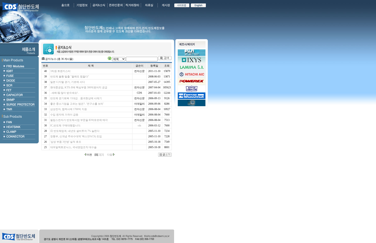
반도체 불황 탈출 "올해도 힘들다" (69, 76)
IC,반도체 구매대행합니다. (65, 125)
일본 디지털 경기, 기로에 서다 (67, 82)
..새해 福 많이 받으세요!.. (64, 92)
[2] (99, 154)
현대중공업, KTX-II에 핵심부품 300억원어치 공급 (78, 87)
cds (139, 125)
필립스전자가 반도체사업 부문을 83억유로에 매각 (79, 120)
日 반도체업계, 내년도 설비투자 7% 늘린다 (74, 130)
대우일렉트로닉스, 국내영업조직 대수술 (73, 147)
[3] (102, 154)
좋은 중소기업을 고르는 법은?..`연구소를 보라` (77, 103)
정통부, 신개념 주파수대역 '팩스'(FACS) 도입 (76, 136)
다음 (110, 154)
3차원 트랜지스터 (60, 71)
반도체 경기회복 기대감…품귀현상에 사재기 (76, 98)
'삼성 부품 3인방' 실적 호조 (65, 141)
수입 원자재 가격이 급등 (64, 114)
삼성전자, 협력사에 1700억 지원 (68, 109)
